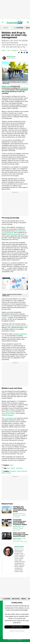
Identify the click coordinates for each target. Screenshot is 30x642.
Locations (19, 27)
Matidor (13, 468)
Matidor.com (6, 86)
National (23, 515)
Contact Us (19, 640)
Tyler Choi (15, 513)
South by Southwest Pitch (16, 234)
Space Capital (10, 411)
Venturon (15, 528)
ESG (23, 526)
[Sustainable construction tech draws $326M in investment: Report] (7, 523)
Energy (3, 50)
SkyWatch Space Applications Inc (15, 325)
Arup (8, 50)
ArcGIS (4, 317)
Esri (9, 316)
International (15, 50)
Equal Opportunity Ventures (13, 412)
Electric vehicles (17, 539)
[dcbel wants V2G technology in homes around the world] (7, 536)
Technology (19, 468)
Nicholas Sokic (11, 56)
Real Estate (22, 513)
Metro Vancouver (22, 471)
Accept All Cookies (17, 627)
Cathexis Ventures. (7, 415)
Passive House (17, 515)
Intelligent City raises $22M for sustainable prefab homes (19, 509)
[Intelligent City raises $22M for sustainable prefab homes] (7, 509)
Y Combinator (8, 418)
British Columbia (6, 473)
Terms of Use (11, 640)
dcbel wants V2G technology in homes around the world (20, 534)
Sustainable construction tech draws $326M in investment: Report (20, 522)
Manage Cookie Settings (17, 631)
